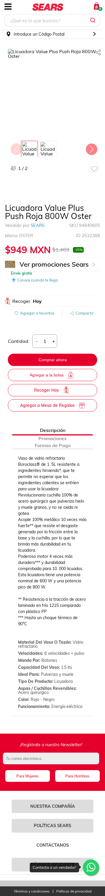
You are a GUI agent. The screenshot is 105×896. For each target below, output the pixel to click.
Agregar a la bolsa (47, 375)
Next (91, 147)
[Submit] (93, 20)
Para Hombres (77, 776)
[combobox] (52, 21)
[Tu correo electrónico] (52, 761)
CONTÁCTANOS (52, 845)
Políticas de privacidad (74, 891)
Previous (16, 147)
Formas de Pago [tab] (53, 445)
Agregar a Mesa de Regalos (47, 405)
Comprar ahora (52, 359)
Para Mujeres (27, 776)
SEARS (38, 225)
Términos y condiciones (32, 891)
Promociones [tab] (52, 438)
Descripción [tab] (52, 430)
